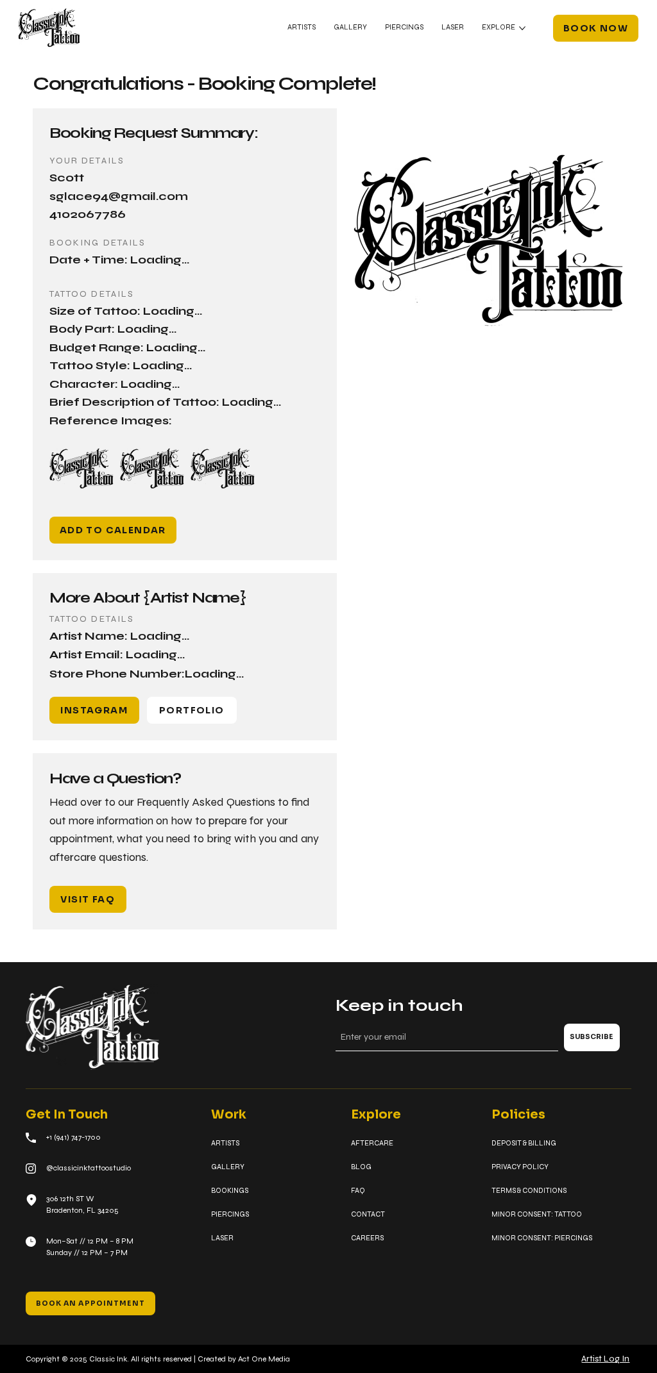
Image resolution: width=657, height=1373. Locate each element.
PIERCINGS (230, 1214)
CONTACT (368, 1214)
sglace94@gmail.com (118, 196)
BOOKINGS (229, 1190)
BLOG (361, 1166)
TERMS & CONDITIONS (529, 1190)
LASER (222, 1237)
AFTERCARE (372, 1142)
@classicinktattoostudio (88, 1167)
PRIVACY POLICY (520, 1166)
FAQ (358, 1190)
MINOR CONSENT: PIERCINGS (541, 1237)
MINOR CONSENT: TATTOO (536, 1214)
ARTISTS (225, 1142)
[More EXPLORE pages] (522, 28)
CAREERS (367, 1237)
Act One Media (264, 1358)
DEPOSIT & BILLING (523, 1142)
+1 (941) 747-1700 (73, 1137)
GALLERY (227, 1166)
